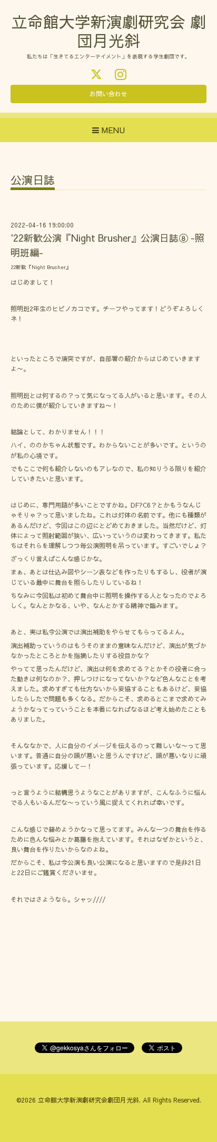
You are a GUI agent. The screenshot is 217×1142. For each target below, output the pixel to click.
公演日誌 (33, 180)
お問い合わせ (108, 94)
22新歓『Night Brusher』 (41, 267)
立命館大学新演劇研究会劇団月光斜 (88, 1100)
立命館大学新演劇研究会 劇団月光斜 (109, 31)
